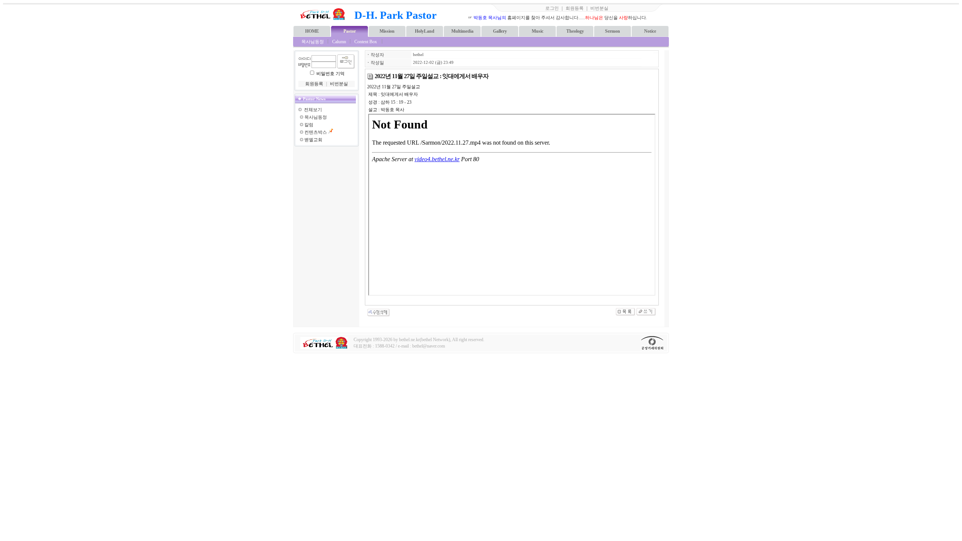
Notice (650, 31)
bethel (418, 55)
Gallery (500, 31)
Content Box (365, 41)
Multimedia (462, 31)
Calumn (339, 41)
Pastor (349, 31)
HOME (312, 31)
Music (537, 31)
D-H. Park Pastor (395, 15)
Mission (387, 31)
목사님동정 (312, 41)
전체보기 (313, 109)
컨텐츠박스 (315, 132)
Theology (575, 31)
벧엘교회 (313, 139)
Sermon (612, 31)
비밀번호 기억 (330, 73)
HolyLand (424, 31)
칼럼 (308, 124)
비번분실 (599, 8)
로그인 (552, 8)
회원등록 (575, 8)
